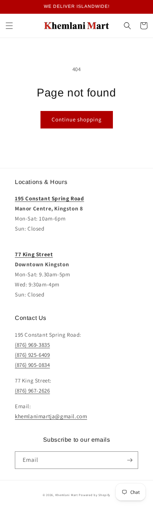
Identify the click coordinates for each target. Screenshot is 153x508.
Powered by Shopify (94, 495)
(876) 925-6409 (32, 354)
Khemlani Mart (66, 495)
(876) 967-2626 (32, 390)
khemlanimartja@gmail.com (51, 416)
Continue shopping (77, 119)
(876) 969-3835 (32, 344)
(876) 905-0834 (32, 364)
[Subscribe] (129, 460)
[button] (9, 26)
